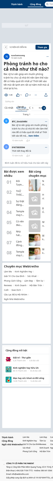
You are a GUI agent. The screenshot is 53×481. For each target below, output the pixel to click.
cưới (6, 290)
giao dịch (16, 290)
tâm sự (39, 280)
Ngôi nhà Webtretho (12, 444)
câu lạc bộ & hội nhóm (15, 294)
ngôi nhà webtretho (14, 299)
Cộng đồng (35, 4)
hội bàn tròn (35, 285)
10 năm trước (17, 140)
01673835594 (18, 147)
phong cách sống (12, 280)
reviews (8, 285)
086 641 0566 (46, 470)
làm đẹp (28, 280)
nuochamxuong (18, 55)
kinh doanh (20, 285)
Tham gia (42, 47)
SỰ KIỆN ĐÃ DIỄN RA (18, 47)
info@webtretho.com (20, 474)
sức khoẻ (32, 276)
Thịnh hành (17, 4)
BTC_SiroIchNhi (19, 121)
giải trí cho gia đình (14, 276)
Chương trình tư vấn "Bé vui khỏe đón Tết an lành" (29, 47)
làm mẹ (8, 271)
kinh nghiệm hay (23, 271)
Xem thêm (33, 135)
